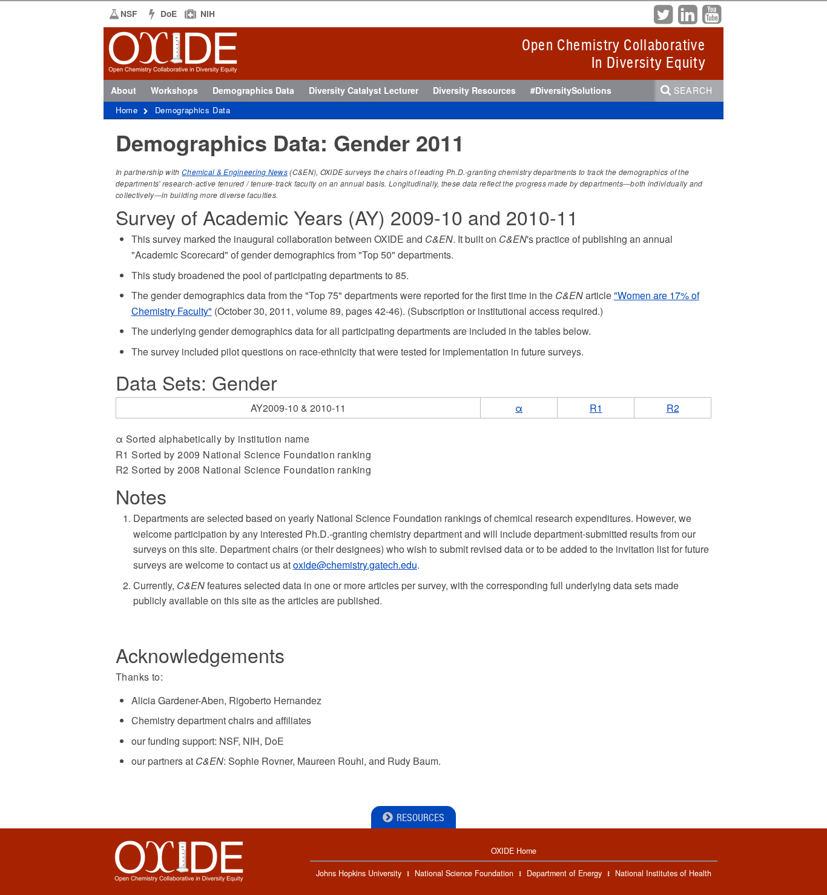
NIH (207, 13)
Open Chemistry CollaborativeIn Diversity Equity (613, 53)
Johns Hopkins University (358, 873)
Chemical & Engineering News (235, 172)
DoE (168, 13)
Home (127, 110)
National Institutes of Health (663, 873)
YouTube (711, 13)
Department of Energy (564, 873)
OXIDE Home (513, 850)
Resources (420, 818)
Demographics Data (193, 110)
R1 (596, 408)
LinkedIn (687, 13)
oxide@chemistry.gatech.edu (355, 565)
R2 (673, 408)
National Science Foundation (464, 873)
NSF (128, 13)
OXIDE (137, 69)
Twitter (663, 13)
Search (693, 90)
